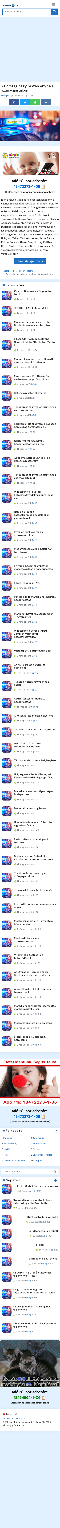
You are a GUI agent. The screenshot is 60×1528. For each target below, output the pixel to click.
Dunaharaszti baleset (14, 1160)
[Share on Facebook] (14, 102)
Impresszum (9, 1418)
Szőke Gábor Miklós (42, 1154)
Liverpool (38, 1160)
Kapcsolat (20, 1418)
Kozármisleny (10, 1143)
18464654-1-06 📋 (30, 1397)
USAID (7, 1149)
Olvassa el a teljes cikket (29, 261)
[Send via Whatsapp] (35, 102)
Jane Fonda (38, 1138)
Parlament (8, 1138)
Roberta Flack (40, 1143)
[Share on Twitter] (25, 102)
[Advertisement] (30, 49)
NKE (6, 1154)
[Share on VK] (46, 102)
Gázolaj (36, 1149)
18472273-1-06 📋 (30, 186)
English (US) (12, 1414)
